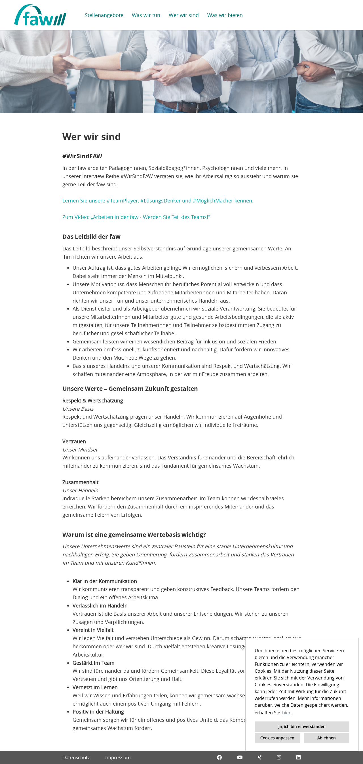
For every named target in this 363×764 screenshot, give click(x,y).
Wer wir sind (184, 15)
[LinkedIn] (298, 757)
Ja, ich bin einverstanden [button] (302, 726)
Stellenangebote (104, 15)
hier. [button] (287, 713)
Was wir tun (146, 15)
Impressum (118, 757)
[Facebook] (219, 757)
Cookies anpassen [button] (277, 737)
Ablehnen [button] (326, 737)
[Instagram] (279, 757)
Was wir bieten (225, 15)
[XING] (259, 757)
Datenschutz (76, 757)
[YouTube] (239, 757)
